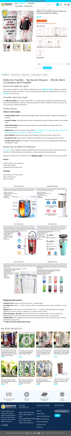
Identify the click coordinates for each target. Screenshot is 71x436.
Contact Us (40, 427)
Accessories (19, 6)
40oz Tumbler (57, 47)
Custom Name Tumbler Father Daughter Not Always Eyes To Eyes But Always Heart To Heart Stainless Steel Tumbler (9, 353)
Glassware (31, 3)
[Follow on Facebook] (2, 425)
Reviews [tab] (45, 75)
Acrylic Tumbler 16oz (41, 47)
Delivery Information (42, 421)
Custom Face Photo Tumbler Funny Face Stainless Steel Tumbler (61, 381)
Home (38, 9)
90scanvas (14, 433)
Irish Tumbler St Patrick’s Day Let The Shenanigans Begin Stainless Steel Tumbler (26, 352)
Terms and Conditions (43, 419)
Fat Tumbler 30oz (63, 36)
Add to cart (47, 67)
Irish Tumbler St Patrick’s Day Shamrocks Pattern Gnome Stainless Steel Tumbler (26, 381)
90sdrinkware (7, 150)
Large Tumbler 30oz (40, 57)
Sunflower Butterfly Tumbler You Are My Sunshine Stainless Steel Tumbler (9, 381)
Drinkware (22, 3)
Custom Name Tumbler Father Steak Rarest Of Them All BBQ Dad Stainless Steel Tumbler (61, 352)
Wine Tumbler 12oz (40, 36)
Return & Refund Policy (43, 416)
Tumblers (49, 9)
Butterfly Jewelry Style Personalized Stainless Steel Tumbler (43, 381)
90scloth (8, 433)
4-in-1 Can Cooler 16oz (49, 47)
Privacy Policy (41, 413)
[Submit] (57, 4)
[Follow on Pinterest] (7, 425)
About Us (39, 411)
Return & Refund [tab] (36, 75)
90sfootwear (21, 433)
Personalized (28, 6)
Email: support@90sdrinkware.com (28, 418)
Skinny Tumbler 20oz (49, 36)
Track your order (41, 424)
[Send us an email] (4, 425)
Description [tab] (5, 75)
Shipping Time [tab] (25, 75)
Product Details (41, 20)
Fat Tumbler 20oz (56, 36)
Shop (16, 3)
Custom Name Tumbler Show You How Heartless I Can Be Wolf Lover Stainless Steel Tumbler (43, 353)
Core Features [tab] (15, 75)
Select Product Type (41, 26)
